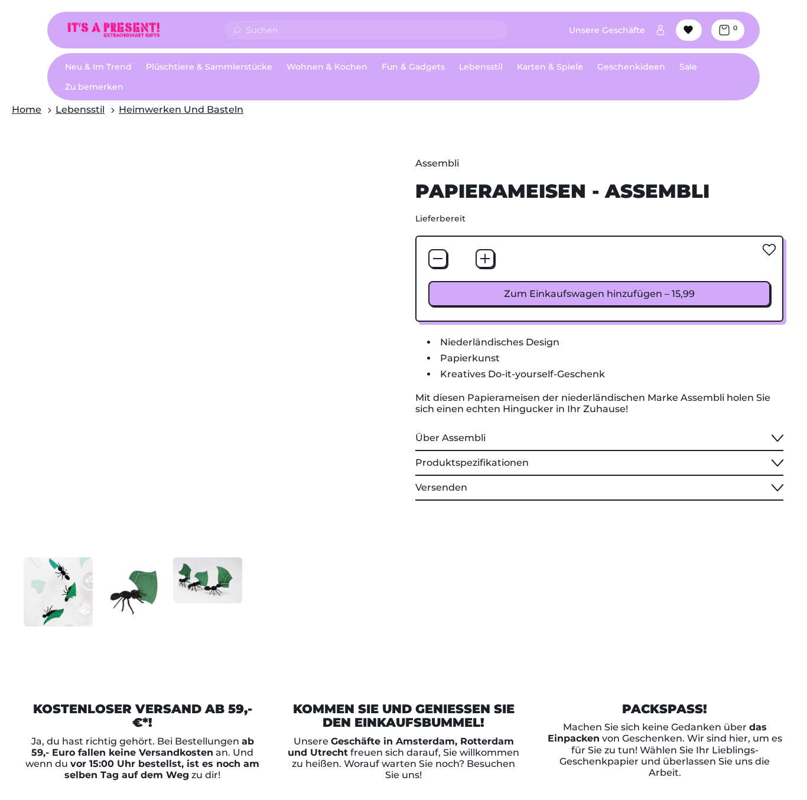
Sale (688, 66)
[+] (485, 258)
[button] (58, 591)
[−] (437, 258)
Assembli (437, 163)
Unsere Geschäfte (607, 30)
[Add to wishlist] (769, 250)
